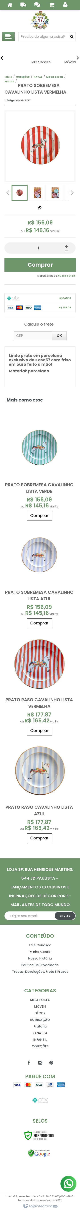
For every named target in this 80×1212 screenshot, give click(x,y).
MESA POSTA (40, 1000)
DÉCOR (40, 1013)
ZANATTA (40, 1033)
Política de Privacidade (40, 965)
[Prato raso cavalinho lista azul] (39, 791)
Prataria (40, 1026)
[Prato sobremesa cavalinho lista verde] (39, 469)
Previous (7, 192)
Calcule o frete (39, 324)
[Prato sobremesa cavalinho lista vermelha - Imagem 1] (20, 193)
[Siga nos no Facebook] (28, 1062)
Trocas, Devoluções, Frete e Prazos (40, 971)
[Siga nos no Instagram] (40, 1062)
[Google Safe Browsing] (39, 1153)
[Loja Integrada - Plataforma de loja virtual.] (40, 1206)
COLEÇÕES (23, 77)
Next (72, 191)
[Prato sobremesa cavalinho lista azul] (39, 576)
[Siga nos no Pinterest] (51, 1062)
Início (8, 77)
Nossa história (40, 958)
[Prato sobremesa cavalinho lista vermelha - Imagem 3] (55, 193)
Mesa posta (54, 77)
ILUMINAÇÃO (40, 1020)
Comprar (40, 264)
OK (59, 335)
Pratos (9, 81)
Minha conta (40, 952)
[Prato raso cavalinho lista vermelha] (39, 684)
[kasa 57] (40, 20)
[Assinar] (65, 915)
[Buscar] (71, 36)
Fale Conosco (40, 945)
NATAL (38, 77)
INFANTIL (40, 1039)
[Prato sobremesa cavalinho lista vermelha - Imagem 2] (37, 193)
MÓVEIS (40, 1006)
